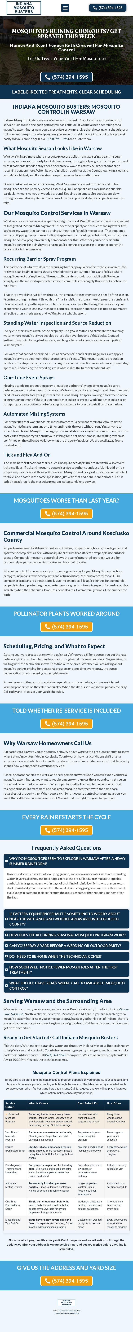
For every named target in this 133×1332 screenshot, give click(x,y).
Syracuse (17, 1014)
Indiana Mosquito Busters (70, 1311)
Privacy (64, 1313)
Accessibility (73, 1313)
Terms (57, 1313)
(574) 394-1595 (57, 139)
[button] (65, 8)
